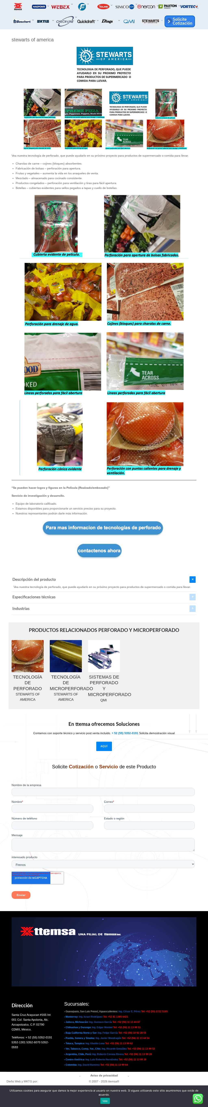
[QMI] (130, 21)
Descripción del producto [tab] (34, 580)
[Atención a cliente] (179, 21)
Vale (105, 1101)
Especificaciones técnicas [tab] (33, 597)
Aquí (104, 746)
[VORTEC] (190, 6)
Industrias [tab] (20, 609)
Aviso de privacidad (104, 1075)
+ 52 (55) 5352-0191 (125, 733)
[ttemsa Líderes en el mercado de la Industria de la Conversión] (18, 6)
